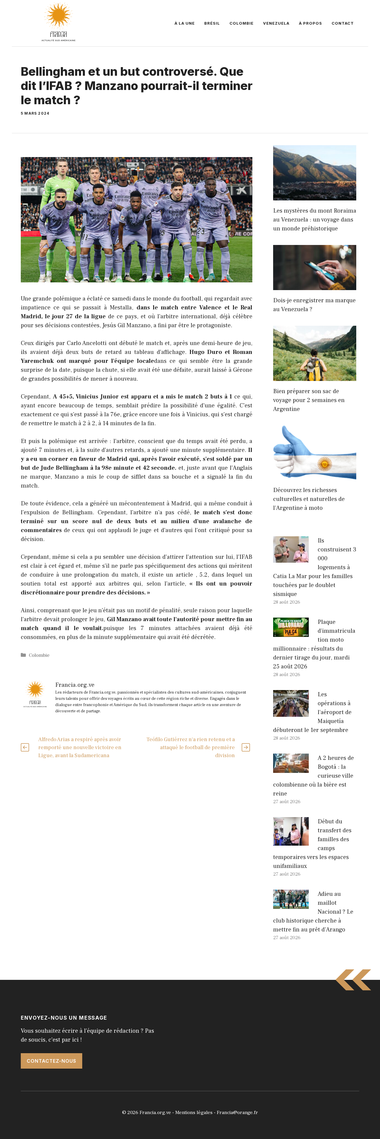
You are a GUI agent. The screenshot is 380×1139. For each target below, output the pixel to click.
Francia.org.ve (155, 1112)
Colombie (241, 23)
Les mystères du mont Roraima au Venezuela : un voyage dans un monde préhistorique (314, 219)
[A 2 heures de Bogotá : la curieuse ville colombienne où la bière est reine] (291, 768)
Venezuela (276, 23)
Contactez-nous (51, 1061)
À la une (185, 23)
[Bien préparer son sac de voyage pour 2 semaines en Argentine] (314, 376)
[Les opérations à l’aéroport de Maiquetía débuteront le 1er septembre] (291, 712)
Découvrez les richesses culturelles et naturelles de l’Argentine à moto (309, 499)
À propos (310, 23)
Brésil (212, 23)
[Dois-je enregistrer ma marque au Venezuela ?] (314, 286)
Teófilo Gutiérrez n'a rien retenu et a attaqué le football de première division (190, 747)
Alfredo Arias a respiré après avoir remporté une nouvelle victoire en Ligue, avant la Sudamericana (79, 747)
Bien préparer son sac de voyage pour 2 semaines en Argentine (309, 400)
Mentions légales (194, 1112)
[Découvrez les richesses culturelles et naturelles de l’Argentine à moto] (314, 475)
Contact (343, 23)
